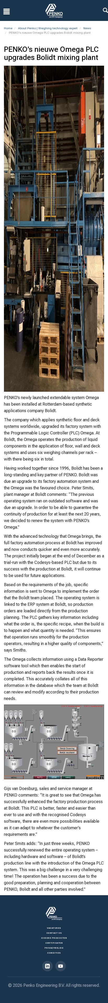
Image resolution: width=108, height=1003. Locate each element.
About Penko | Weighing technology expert (48, 28)
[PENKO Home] (54, 11)
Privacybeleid (54, 948)
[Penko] (54, 913)
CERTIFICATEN (54, 943)
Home (8, 28)
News (87, 28)
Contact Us (54, 933)
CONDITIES (54, 953)
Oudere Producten (54, 938)
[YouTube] (60, 966)
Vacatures (54, 928)
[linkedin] (47, 966)
